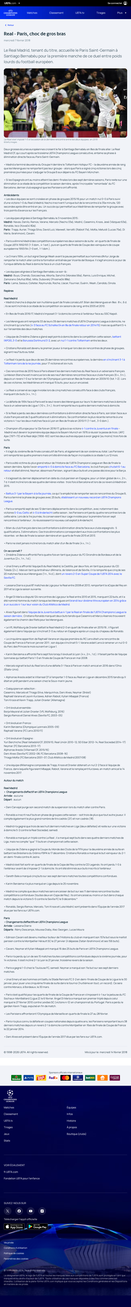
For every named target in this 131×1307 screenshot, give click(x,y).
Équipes (71, 1107)
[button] (121, 13)
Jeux (6, 1134)
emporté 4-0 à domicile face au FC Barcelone (64, 466)
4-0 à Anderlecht (42, 512)
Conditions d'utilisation (15, 1247)
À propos (72, 1127)
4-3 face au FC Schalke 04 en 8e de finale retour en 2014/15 (65, 325)
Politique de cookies (14, 1253)
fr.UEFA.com (11, 1172)
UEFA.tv (8, 1120)
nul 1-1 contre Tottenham (75, 340)
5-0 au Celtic (21, 512)
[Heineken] (16, 1078)
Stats (7, 1140)
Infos (70, 1114)
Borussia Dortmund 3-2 (36, 340)
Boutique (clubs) (76, 1134)
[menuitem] (34, 13)
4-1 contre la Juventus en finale (100, 428)
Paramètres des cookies (16, 1258)
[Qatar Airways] (115, 1078)
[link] (32, 13)
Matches (9, 1107)
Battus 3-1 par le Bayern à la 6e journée (28, 493)
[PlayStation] (28, 1078)
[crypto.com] (78, 1078)
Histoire (71, 1120)
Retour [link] (11, 25)
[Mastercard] (65, 1078)
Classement (11, 1114)
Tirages (8, 1127)
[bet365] (90, 1078)
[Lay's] (41, 1078)
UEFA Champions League (10, 13)
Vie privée (9, 1242)
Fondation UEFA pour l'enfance (22, 1178)
